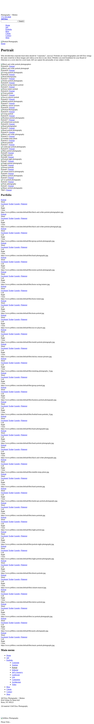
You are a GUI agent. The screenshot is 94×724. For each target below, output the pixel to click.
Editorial (15, 670)
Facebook (4, 204)
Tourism (15, 665)
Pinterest (24, 204)
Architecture (16, 682)
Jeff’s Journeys (17, 672)
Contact (8, 36)
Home (8, 25)
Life (13, 677)
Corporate (15, 663)
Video (14, 684)
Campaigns (16, 680)
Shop (7, 38)
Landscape (16, 675)
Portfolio (9, 29)
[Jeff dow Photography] (47, 6)
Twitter (11, 204)
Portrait (12, 66)
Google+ (17, 204)
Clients (8, 33)
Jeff (7, 27)
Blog (7, 31)
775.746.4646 (6, 17)
